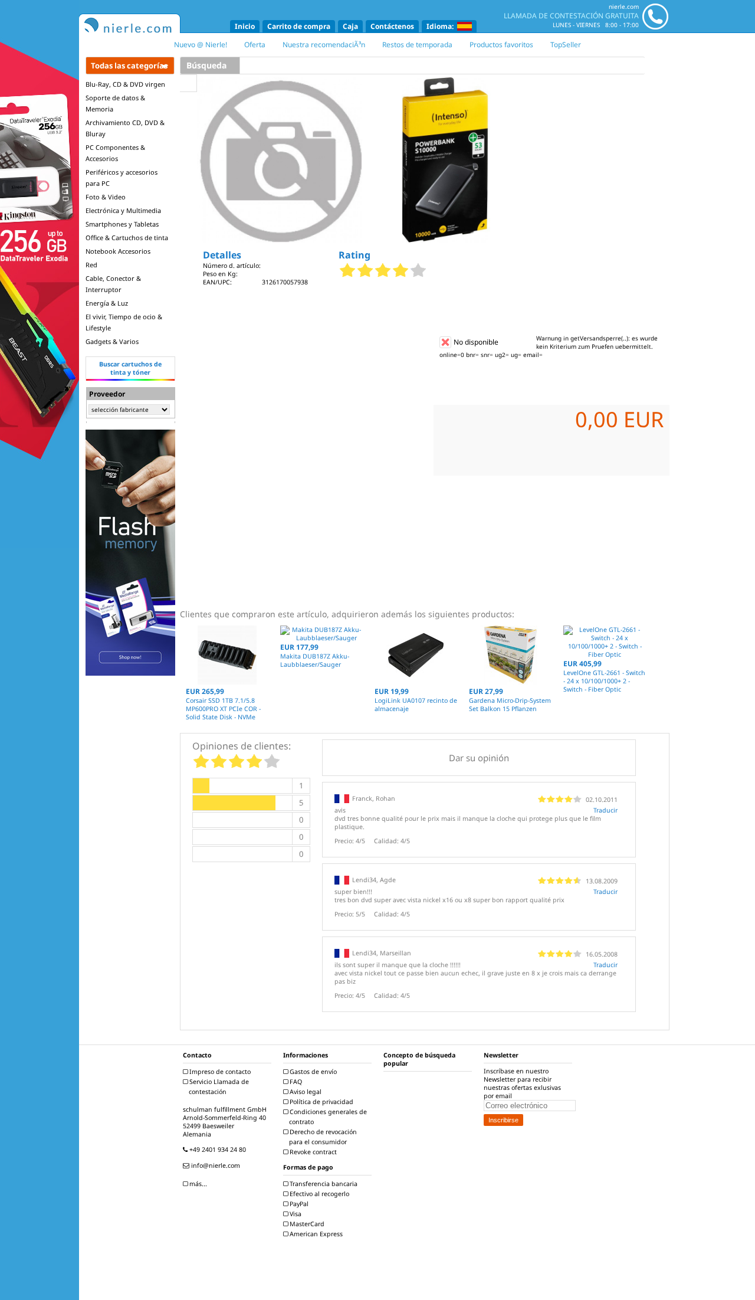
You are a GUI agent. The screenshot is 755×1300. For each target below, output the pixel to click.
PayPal (298, 1204)
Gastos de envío (312, 1071)
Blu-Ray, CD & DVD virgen (125, 84)
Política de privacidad (320, 1102)
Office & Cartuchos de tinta (127, 237)
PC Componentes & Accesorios (115, 153)
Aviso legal (304, 1092)
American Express (315, 1234)
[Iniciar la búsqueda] (188, 83)
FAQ (295, 1082)
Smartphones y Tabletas (122, 224)
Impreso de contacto (219, 1071)
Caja (350, 26)
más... (197, 1184)
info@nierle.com (214, 1165)
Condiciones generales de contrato (327, 1117)
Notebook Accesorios (118, 251)
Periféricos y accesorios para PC (121, 178)
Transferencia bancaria (322, 1184)
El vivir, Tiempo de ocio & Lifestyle (124, 322)
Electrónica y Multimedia (123, 210)
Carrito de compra (298, 26)
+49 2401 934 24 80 (217, 1149)
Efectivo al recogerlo (318, 1194)
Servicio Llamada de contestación (218, 1087)
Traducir (605, 810)
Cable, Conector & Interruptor (113, 284)
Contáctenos (392, 26)
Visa (294, 1214)
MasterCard (306, 1224)
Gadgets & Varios (112, 341)
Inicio (245, 26)
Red (91, 264)
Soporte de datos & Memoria (115, 103)
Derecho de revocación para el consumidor (322, 1137)
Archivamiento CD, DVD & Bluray (125, 128)
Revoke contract (312, 1152)
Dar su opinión (479, 758)
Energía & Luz (107, 303)
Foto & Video (106, 196)
